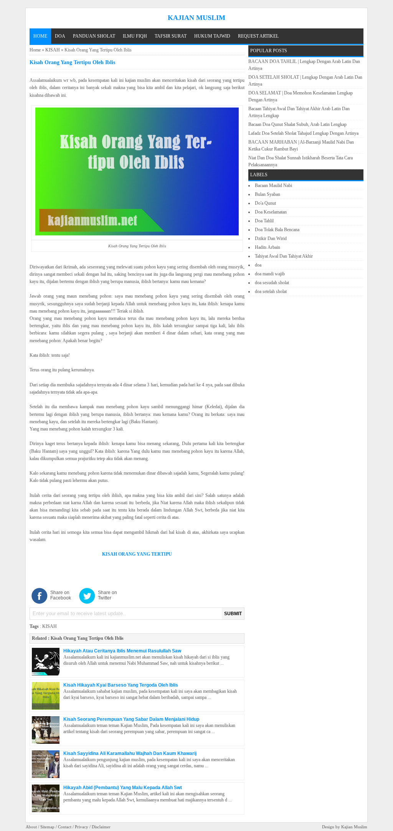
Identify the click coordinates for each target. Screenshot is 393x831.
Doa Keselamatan (271, 212)
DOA (60, 36)
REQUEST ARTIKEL (258, 36)
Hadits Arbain (267, 247)
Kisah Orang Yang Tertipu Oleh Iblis (87, 638)
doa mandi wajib (270, 273)
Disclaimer (101, 826)
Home (40, 36)
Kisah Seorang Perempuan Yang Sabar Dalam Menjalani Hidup (131, 719)
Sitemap (47, 826)
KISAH (52, 50)
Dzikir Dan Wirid (271, 238)
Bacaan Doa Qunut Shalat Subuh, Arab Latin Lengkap (297, 124)
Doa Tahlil (264, 220)
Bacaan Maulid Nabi (273, 185)
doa (258, 265)
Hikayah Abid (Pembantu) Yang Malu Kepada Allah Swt (122, 787)
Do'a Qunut (265, 203)
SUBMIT (233, 613)
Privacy (81, 826)
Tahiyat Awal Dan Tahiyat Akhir (284, 256)
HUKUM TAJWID (212, 36)
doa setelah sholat (271, 291)
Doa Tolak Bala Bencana (277, 229)
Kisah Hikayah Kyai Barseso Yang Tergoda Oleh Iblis (120, 685)
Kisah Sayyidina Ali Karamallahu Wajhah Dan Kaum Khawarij (129, 753)
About (31, 826)
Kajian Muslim (196, 18)
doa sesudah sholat (272, 282)
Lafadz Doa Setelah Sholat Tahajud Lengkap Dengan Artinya (303, 133)
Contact (64, 826)
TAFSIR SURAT (171, 36)
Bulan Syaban (267, 194)
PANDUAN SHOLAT (94, 36)
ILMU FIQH (135, 36)
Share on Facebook (60, 595)
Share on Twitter (107, 595)
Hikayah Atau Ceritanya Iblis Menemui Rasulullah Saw (122, 651)
